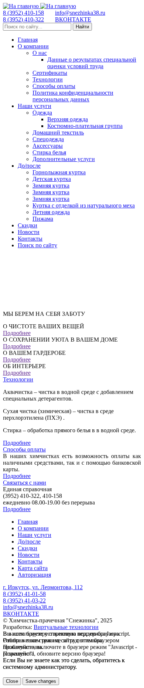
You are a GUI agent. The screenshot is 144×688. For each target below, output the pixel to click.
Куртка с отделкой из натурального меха (83, 205)
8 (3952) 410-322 (23, 19)
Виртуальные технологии (66, 627)
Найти (82, 26)
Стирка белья (49, 152)
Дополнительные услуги (63, 159)
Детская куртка (51, 179)
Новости (29, 232)
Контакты (30, 238)
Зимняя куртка (50, 185)
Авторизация (34, 575)
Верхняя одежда (67, 119)
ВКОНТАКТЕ (73, 19)
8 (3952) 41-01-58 (24, 594)
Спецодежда (48, 139)
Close (12, 681)
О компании (33, 46)
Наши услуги (34, 106)
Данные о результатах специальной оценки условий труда (91, 62)
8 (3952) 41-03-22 (24, 600)
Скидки (27, 225)
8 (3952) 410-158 (23, 13)
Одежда (42, 112)
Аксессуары (47, 146)
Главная (28, 39)
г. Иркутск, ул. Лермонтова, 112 (43, 587)
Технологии (47, 79)
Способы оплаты (53, 86)
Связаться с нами (24, 482)
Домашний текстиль (58, 132)
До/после (29, 166)
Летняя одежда (51, 212)
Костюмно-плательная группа (85, 126)
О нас (39, 53)
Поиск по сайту (37, 245)
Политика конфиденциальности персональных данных (72, 96)
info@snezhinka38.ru (80, 13)
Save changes (40, 681)
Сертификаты (49, 73)
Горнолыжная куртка (59, 172)
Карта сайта (33, 568)
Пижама (42, 219)
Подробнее (17, 333)
